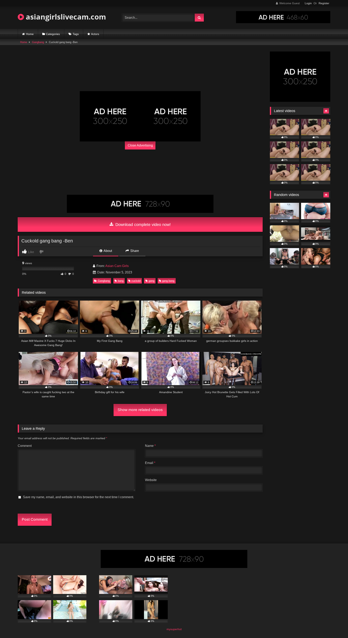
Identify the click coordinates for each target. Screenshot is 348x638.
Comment (25, 445)
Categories (53, 34)
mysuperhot (174, 629)
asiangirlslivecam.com (65, 17)
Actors (95, 34)
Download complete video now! (142, 224)
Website (151, 480)
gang (151, 280)
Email (150, 463)
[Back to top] (335, 626)
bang (120, 280)
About (107, 251)
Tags (76, 34)
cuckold (136, 280)
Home (30, 34)
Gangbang (38, 42)
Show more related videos (140, 410)
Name (150, 445)
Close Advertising (140, 145)
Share (134, 251)
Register (324, 3)
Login (308, 3)
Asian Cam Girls (117, 266)
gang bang (168, 280)
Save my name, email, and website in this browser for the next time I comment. (78, 497)
